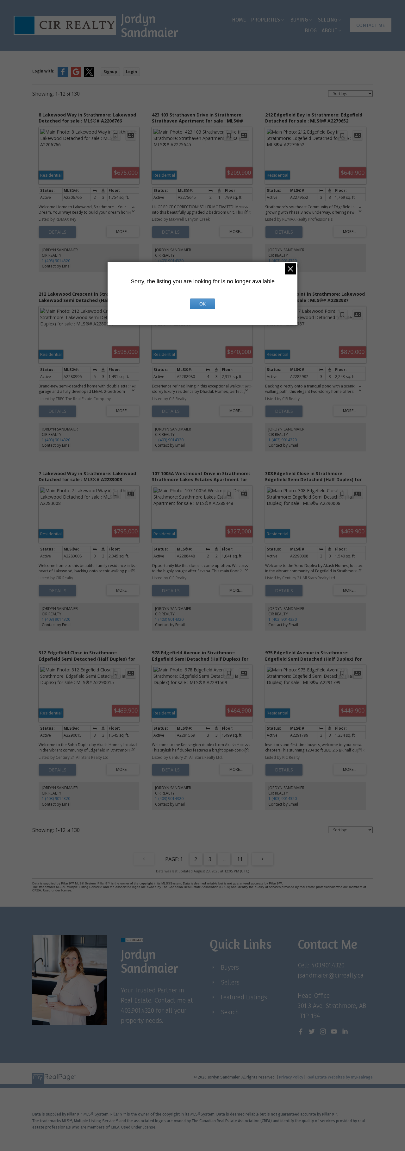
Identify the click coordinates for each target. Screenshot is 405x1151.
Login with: (43, 71)
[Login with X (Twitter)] (89, 75)
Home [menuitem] (239, 20)
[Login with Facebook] (63, 75)
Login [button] (131, 71)
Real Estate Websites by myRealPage (340, 1077)
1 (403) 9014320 (56, 260)
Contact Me (370, 25)
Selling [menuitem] (327, 20)
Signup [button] (110, 71)
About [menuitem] (329, 31)
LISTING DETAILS (57, 232)
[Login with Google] (76, 75)
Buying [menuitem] (299, 20)
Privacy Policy (291, 1077)
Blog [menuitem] (311, 31)
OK (202, 303)
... (224, 859)
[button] (370, 25)
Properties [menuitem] (265, 20)
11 (240, 859)
